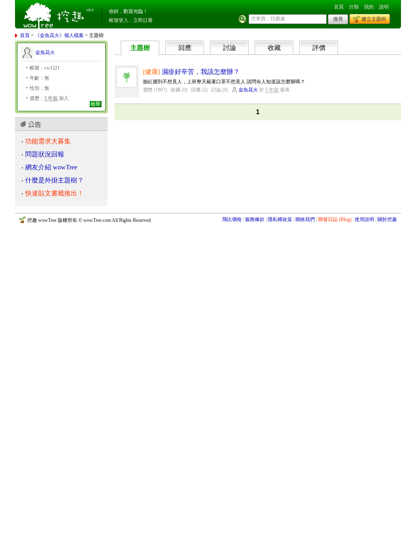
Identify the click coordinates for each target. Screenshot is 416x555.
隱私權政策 (280, 219)
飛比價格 (232, 219)
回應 (184, 47)
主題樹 (140, 47)
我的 (369, 7)
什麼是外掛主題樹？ (54, 180)
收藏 (274, 47)
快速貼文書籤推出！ (54, 193)
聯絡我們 (305, 219)
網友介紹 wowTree (51, 167)
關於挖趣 (387, 219)
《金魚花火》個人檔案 (59, 35)
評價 (318, 47)
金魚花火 (45, 52)
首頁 (339, 7)
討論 (229, 47)
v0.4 (90, 10)
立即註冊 (143, 20)
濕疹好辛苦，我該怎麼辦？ (201, 71)
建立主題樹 (374, 19)
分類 (354, 7)
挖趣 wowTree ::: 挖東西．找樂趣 (55, 14)
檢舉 (95, 104)
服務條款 (254, 219)
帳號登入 (118, 20)
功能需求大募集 (48, 141)
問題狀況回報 (44, 154)
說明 (384, 7)
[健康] (151, 71)
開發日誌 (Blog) (334, 219)
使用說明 (364, 219)
